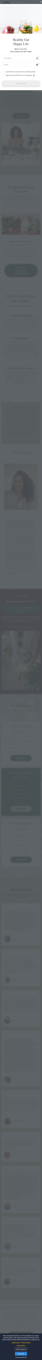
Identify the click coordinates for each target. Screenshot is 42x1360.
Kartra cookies (26, 1342)
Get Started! (21, 83)
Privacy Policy (21, 1345)
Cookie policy (16, 1342)
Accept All (21, 1354)
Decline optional (21, 1349)
